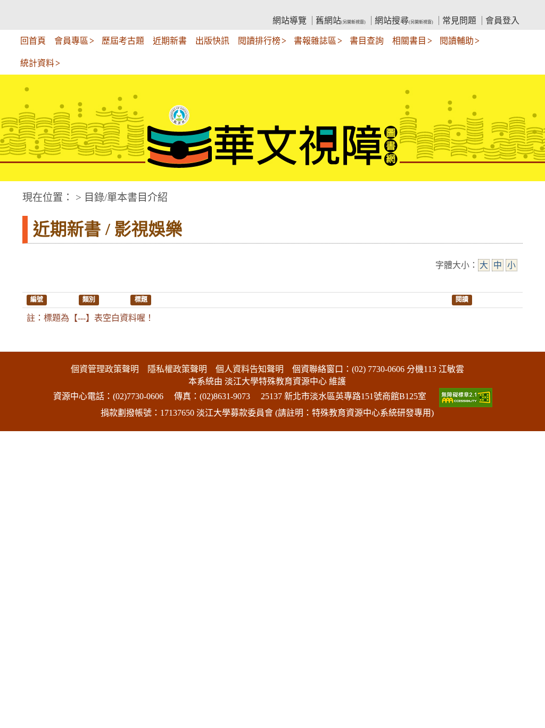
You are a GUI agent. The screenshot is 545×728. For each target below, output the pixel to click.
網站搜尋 (404, 20)
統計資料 (37, 63)
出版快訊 (212, 40)
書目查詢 (367, 40)
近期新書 (170, 40)
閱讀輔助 (457, 40)
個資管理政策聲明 (105, 369)
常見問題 (459, 20)
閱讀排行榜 (259, 40)
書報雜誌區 (315, 40)
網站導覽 (289, 20)
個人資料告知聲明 (250, 369)
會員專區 (71, 40)
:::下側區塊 (20, 344)
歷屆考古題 (123, 40)
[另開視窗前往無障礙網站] (464, 396)
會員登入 (502, 20)
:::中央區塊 (20, 192)
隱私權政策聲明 (177, 369)
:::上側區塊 (42, 8)
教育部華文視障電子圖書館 (116, 8)
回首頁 (33, 40)
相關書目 (409, 40)
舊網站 (341, 20)
